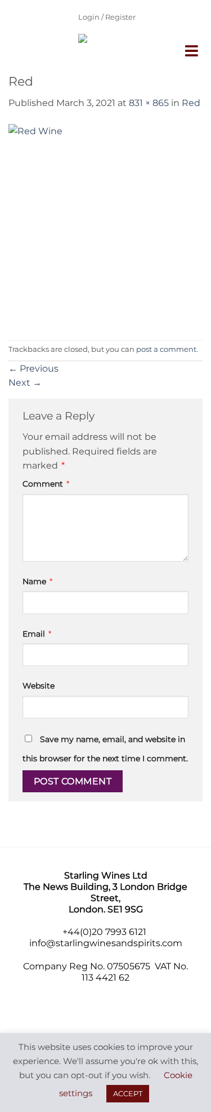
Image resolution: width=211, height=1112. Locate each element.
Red (191, 103)
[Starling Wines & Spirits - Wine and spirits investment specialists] (97, 53)
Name (37, 581)
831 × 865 (149, 103)
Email (37, 634)
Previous (33, 368)
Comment (46, 484)
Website (39, 686)
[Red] (105, 224)
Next (25, 382)
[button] (192, 51)
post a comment (166, 349)
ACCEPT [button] (127, 1093)
